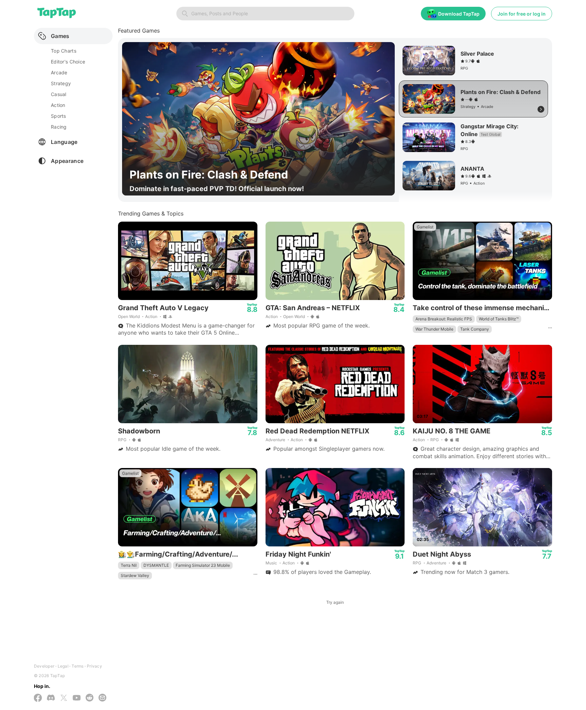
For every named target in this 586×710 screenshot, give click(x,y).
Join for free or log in (521, 14)
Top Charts (63, 51)
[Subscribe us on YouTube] (77, 698)
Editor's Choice (68, 61)
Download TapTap (459, 14)
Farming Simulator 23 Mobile (203, 565)
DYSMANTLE (156, 565)
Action (151, 316)
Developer (44, 666)
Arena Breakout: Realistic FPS (443, 318)
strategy (61, 83)
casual (58, 94)
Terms (77, 666)
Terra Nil (129, 565)
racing (59, 127)
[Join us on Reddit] (89, 698)
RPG (122, 439)
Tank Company (474, 329)
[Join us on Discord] (51, 698)
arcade (59, 72)
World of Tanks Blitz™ (499, 318)
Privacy (94, 666)
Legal (63, 666)
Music (271, 562)
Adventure (275, 439)
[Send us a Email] (102, 698)
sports (58, 116)
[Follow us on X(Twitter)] (64, 698)
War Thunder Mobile (434, 329)
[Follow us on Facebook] (38, 698)
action (58, 105)
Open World (129, 316)
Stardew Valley (135, 575)
